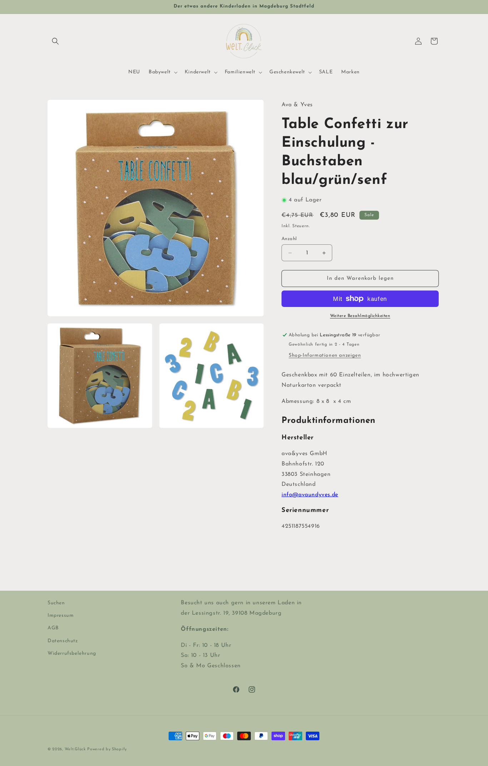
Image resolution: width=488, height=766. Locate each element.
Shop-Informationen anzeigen (325, 355)
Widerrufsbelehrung (72, 653)
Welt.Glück (75, 749)
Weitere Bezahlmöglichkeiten (360, 316)
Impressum (61, 615)
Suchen (56, 603)
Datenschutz (63, 640)
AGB (53, 628)
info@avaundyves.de (310, 495)
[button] (55, 41)
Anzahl (289, 238)
